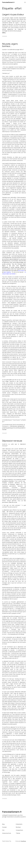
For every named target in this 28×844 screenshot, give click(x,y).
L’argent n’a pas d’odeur (13, 14)
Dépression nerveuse (12, 441)
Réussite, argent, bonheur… (10, 45)
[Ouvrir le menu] (25, 2)
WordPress (23, 841)
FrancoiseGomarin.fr (8, 2)
